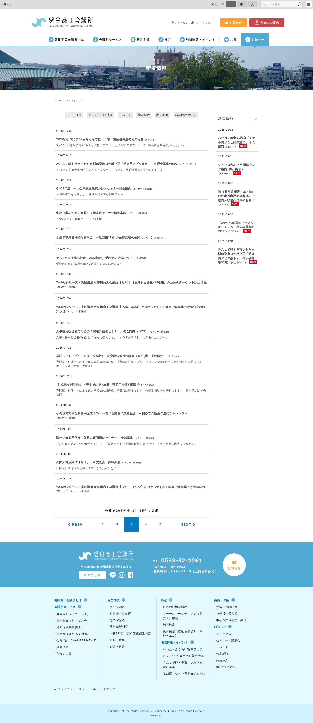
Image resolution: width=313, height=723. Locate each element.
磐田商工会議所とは (69, 39)
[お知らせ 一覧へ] (256, 118)
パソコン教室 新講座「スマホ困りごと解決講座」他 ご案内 (236, 142)
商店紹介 (162, 115)
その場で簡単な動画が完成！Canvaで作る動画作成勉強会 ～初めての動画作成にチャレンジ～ (122, 413)
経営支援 (143, 39)
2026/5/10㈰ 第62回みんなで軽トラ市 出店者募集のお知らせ (100, 139)
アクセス (181, 22)
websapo (156, 715)
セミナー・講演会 (100, 115)
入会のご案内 (269, 22)
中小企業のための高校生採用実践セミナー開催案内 (91, 213)
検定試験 (144, 115)
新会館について (185, 115)
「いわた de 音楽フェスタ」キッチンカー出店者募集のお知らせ (237, 227)
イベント (125, 115)
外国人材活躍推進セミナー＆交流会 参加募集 (88, 462)
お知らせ (257, 39)
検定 (168, 39)
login (309, 4)
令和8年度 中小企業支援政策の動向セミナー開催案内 (93, 188)
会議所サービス (110, 39)
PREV (77, 524)
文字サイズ (217, 4)
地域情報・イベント (200, 39)
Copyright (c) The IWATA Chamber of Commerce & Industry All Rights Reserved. (156, 711)
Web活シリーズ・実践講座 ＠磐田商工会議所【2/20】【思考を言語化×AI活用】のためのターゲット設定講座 (131, 282)
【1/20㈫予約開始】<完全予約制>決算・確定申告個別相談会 (98, 384)
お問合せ (236, 22)
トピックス (74, 115)
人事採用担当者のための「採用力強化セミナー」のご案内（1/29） (102, 331)
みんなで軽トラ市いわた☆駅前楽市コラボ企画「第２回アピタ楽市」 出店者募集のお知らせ (120, 163)
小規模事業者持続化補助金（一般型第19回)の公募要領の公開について (104, 237)
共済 (233, 39)
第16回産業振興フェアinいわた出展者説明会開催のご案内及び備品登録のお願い (236, 196)
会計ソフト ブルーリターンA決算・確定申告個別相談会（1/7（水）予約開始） (111, 356)
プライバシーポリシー (72, 689)
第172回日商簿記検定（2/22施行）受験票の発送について (96, 258)
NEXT (186, 524)
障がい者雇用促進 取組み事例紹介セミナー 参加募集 (94, 437)
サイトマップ (205, 22)
